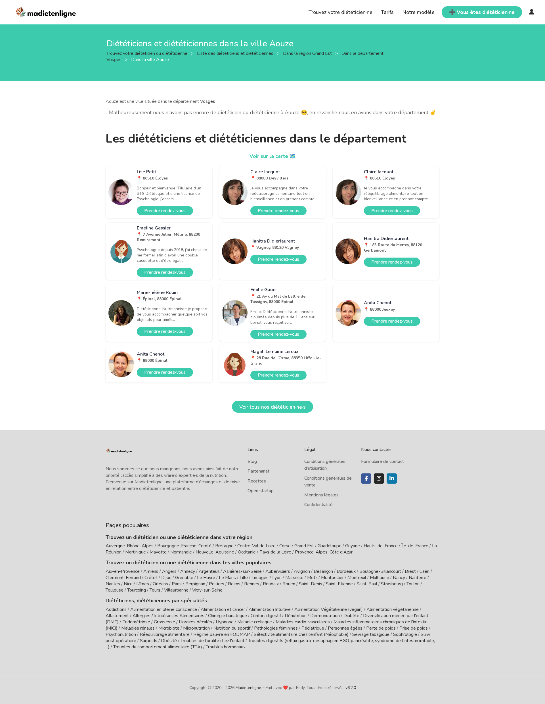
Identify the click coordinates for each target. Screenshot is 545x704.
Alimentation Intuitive (270, 609)
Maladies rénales (138, 628)
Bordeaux (346, 571)
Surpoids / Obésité (158, 641)
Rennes (251, 584)
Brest (410, 571)
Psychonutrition (121, 634)
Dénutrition (296, 616)
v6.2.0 (350, 687)
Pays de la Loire (275, 552)
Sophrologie (405, 634)
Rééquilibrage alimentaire (165, 634)
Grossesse (164, 622)
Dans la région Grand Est (308, 53)
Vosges (207, 101)
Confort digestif (266, 616)
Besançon (323, 571)
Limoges (260, 578)
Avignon (302, 571)
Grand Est (304, 546)
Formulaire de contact (382, 461)
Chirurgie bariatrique (227, 616)
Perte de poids (381, 628)
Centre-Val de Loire (256, 546)
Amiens (150, 571)
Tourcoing (136, 590)
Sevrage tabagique (370, 634)
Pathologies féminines (276, 628)
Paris (177, 584)
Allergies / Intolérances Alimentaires (168, 616)
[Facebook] (366, 478)
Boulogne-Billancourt (380, 571)
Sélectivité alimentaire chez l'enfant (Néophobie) (301, 634)
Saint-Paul (367, 584)
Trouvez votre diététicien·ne (340, 12)
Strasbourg (392, 584)
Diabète (351, 616)
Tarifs (387, 12)
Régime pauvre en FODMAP (221, 634)
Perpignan (195, 584)
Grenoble (184, 578)
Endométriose (136, 622)
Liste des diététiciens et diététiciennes (235, 53)
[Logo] (46, 11)
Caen (424, 571)
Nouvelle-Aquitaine (215, 552)
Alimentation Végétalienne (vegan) (328, 609)
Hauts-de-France (381, 546)
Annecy (187, 571)
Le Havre (206, 578)
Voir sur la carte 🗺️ (273, 156)
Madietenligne (248, 687)
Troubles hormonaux (226, 647)
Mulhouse (379, 578)
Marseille (294, 578)
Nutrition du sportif (231, 628)
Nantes (113, 584)
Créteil (151, 578)
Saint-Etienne (339, 584)
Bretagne (224, 546)
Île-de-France (414, 546)
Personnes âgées (345, 628)
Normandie (181, 552)
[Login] (531, 12)
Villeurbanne (176, 590)
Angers (169, 571)
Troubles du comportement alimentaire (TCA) (157, 647)
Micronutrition (196, 628)
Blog (252, 461)
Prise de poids (413, 628)
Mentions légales (321, 495)
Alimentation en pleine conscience (163, 609)
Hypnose (225, 622)
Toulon (413, 584)
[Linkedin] (392, 478)
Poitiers (216, 584)
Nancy (399, 578)
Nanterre (417, 578)
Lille (244, 578)
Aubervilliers (277, 571)
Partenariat (258, 471)
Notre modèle (418, 12)
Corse (285, 546)
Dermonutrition (325, 616)
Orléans (160, 584)
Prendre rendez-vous (165, 211)
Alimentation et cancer (223, 609)
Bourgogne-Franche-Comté (184, 546)
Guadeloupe (329, 546)
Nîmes (142, 584)
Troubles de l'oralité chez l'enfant (212, 641)
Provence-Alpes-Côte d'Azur (324, 552)
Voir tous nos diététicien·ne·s (272, 407)
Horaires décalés (195, 622)
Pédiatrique (312, 628)
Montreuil (356, 578)
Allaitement (117, 616)
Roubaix (271, 584)
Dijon (166, 578)
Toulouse (114, 590)
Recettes (257, 481)
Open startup (261, 491)
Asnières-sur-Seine (242, 571)
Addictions (116, 609)
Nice (128, 584)
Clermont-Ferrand (123, 578)
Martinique (135, 552)
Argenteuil (209, 571)
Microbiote (169, 628)
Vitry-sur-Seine (207, 590)
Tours (155, 590)
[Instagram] (379, 478)
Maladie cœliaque (254, 622)
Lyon (277, 578)
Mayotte (158, 552)
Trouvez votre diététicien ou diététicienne (147, 53)
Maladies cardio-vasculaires (303, 622)
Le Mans (227, 578)
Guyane (352, 546)
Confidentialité (318, 505)
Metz (312, 578)
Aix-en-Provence (123, 571)
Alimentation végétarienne (392, 609)
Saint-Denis (310, 584)
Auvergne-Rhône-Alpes (130, 546)
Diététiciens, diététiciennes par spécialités (156, 600)
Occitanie (247, 552)
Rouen (288, 584)
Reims (234, 584)
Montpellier (332, 578)
